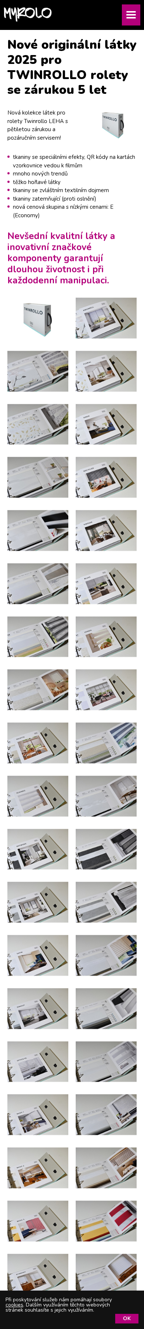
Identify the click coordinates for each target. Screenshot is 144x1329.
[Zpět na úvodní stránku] (28, 14)
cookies (14, 1304)
